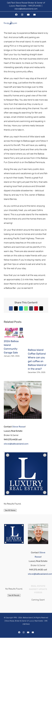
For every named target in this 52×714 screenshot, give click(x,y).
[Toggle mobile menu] (47, 25)
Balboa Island (28, 617)
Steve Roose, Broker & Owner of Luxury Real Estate (24, 621)
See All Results (14, 595)
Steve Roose (18, 426)
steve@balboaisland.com (26, 9)
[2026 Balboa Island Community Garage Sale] (14, 328)
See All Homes (10, 510)
